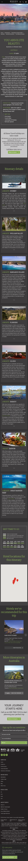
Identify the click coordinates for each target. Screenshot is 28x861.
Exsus (14, 2)
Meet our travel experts (5, 806)
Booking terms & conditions (21, 820)
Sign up (3, 742)
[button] (17, 581)
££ (12, 639)
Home (2, 32)
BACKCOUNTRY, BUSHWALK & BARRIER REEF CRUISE (13, 681)
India (2, 796)
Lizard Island (11, 498)
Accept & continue (8, 857)
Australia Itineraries (10, 34)
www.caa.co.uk (19, 839)
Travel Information (4, 768)
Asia (1, 794)
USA (1, 798)
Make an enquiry (13, 152)
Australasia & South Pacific (17, 32)
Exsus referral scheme (5, 811)
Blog (2, 783)
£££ (11, 639)
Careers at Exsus (4, 809)
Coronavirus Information (5, 770)
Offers (2, 781)
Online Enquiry (4, 766)
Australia (2, 34)
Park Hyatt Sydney (10, 635)
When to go (3, 785)
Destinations (7, 32)
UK (1, 792)
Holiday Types (3, 779)
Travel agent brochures (5, 813)
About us (2, 804)
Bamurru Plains (6, 415)
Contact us (3, 764)
